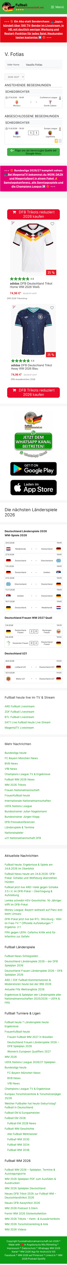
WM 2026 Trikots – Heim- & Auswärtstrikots (32, 1218)
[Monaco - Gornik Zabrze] (33, 102)
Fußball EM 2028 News (21, 1123)
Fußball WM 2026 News (20, 779)
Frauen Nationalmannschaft (22, 790)
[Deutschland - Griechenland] (33, 559)
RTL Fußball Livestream (19, 717)
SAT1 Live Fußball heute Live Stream (27, 722)
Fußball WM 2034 (18, 1144)
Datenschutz (29, 1248)
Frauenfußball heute (17, 795)
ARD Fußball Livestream (20, 706)
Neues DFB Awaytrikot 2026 (22, 1202)
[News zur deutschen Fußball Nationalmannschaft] (23, 7)
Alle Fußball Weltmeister (22, 1134)
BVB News (11, 763)
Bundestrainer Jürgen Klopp (22, 816)
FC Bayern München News (21, 758)
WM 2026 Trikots (15, 784)
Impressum (13, 1248)
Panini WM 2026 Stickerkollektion (25, 1213)
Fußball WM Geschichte (19, 1128)
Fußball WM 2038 (18, 1150)
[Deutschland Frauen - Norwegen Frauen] (33, 630)
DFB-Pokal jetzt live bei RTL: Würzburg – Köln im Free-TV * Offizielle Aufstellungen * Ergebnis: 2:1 (33, 923)
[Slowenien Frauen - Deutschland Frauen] (33, 641)
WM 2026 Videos (15, 1229)
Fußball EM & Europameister (22, 1112)
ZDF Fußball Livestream (19, 711)
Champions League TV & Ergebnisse (27, 774)
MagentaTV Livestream (19, 727)
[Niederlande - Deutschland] (33, 547)
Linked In (51, 1255)
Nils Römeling (49, 1244)
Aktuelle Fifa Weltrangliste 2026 (25, 989)
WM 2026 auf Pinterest (30, 1255)
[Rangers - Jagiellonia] (33, 135)
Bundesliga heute (15, 752)
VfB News (11, 768)
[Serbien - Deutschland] (33, 594)
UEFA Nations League (18, 806)
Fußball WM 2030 (18, 1139)
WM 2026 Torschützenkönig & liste (26, 1224)
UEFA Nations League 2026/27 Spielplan (30, 1062)
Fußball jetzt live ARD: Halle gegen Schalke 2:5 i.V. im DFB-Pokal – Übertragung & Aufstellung (31, 891)
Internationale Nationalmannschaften (28, 800)
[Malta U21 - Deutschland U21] (33, 677)
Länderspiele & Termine (19, 827)
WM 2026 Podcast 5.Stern (21, 1208)
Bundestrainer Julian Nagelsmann (26, 811)
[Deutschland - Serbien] (33, 571)
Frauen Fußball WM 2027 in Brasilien (30, 1037)
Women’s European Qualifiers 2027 (29, 1051)
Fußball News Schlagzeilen (21, 956)
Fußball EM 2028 (15, 1118)
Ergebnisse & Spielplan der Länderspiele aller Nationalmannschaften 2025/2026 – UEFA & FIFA (33, 998)
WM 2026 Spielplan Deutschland (25, 1188)
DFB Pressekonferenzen (20, 822)
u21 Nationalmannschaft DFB (23, 838)
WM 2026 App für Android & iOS (37, 1251)
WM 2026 (11, 1056)
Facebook (10, 1255)
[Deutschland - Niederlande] (33, 606)
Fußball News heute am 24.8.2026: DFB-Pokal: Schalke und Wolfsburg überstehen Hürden (31, 877)
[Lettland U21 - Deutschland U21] (33, 665)
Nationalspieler (14, 832)
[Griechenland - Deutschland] (33, 582)
